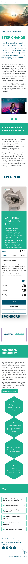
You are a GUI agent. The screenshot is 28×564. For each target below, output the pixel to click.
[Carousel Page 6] (9, 189)
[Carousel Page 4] (7, 189)
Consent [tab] (5, 255)
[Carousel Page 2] (5, 189)
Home (3, 31)
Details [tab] (14, 255)
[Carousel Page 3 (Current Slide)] (6, 189)
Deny (14, 311)
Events (9, 31)
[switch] (24, 285)
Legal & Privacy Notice (20, 556)
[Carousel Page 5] (8, 189)
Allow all (14, 301)
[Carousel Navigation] (14, 119)
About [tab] (23, 255)
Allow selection (14, 306)
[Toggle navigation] (25, 2)
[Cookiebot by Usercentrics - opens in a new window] (20, 251)
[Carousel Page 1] (4, 189)
